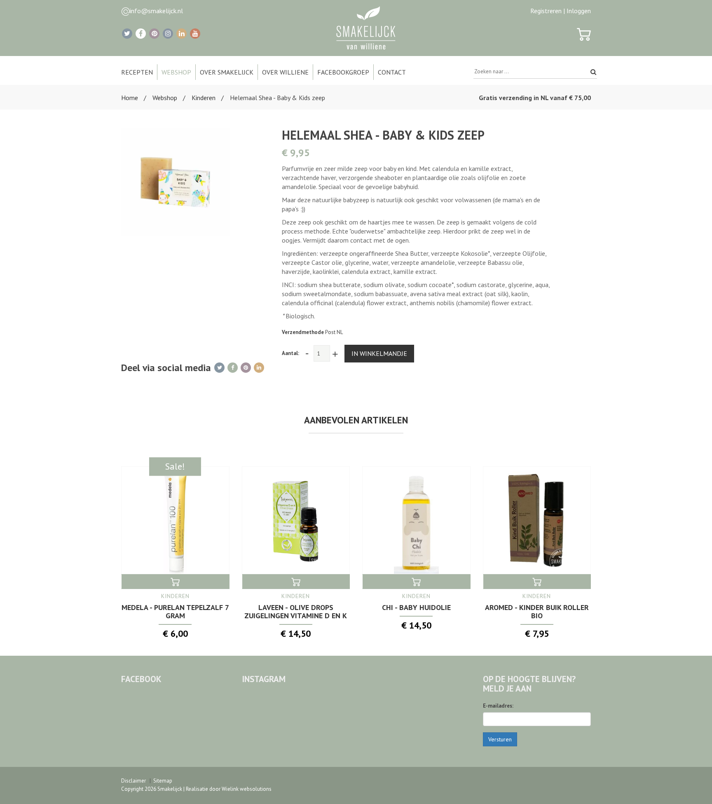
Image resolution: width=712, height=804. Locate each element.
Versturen (500, 739)
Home (129, 97)
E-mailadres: (498, 705)
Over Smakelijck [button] (226, 72)
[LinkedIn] (181, 33)
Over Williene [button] (285, 72)
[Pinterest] (154, 33)
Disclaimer (133, 780)
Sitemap (162, 780)
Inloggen (579, 11)
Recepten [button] (137, 72)
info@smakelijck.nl (156, 11)
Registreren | (547, 11)
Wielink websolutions (247, 788)
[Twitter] (127, 33)
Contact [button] (392, 72)
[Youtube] (195, 33)
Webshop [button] (176, 72)
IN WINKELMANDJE (379, 353)
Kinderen (203, 97)
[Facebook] (141, 33)
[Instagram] (168, 33)
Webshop (164, 97)
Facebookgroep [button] (343, 72)
